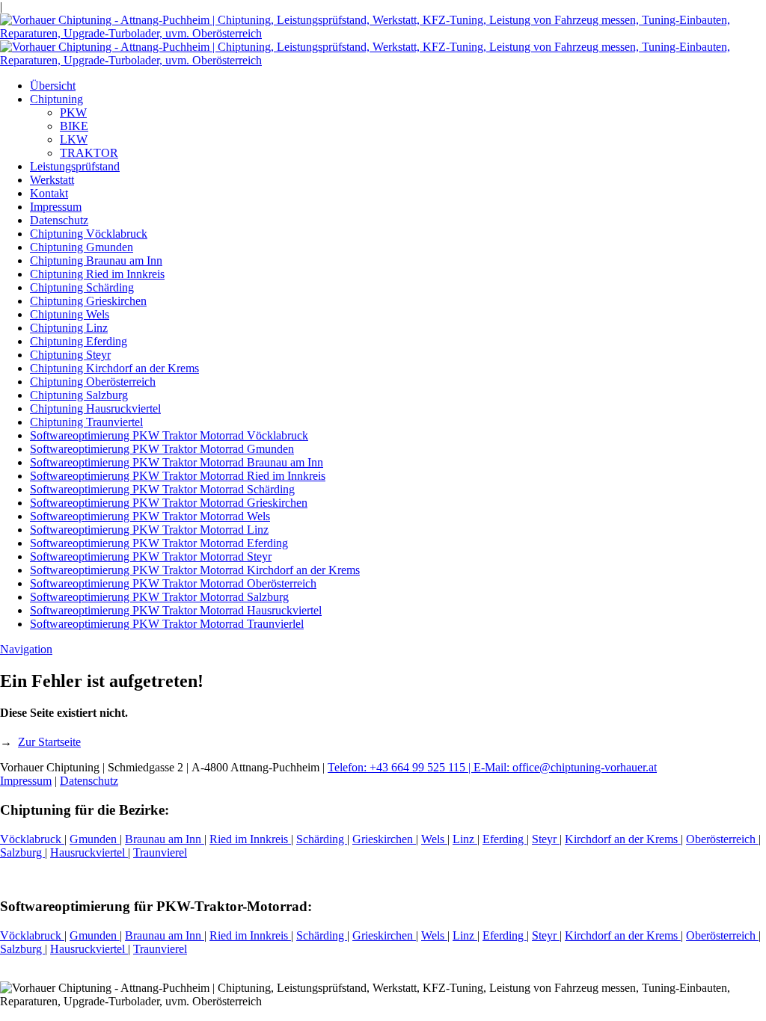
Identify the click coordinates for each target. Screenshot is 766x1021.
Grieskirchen (384, 839)
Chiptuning (56, 99)
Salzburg (22, 852)
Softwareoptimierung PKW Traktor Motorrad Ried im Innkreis (177, 475)
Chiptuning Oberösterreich (93, 381)
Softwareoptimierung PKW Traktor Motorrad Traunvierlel (167, 623)
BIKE (74, 126)
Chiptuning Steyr (70, 354)
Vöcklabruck (32, 839)
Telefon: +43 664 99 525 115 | (401, 767)
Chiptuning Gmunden (81, 247)
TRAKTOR (89, 152)
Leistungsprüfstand (75, 166)
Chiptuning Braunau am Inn (96, 260)
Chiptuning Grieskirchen (88, 300)
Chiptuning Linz (69, 327)
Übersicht (53, 85)
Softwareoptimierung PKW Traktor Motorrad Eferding (159, 543)
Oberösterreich (722, 839)
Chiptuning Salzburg (79, 395)
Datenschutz (59, 220)
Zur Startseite (49, 741)
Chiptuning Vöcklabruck (88, 233)
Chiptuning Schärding (82, 287)
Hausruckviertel (89, 852)
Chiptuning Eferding (78, 341)
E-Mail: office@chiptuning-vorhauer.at (565, 767)
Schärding (321, 839)
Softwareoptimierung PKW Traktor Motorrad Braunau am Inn (176, 462)
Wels (434, 839)
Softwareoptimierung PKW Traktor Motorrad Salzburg (159, 596)
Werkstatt (52, 179)
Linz (465, 839)
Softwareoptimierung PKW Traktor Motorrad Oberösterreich (173, 583)
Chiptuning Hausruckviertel (95, 408)
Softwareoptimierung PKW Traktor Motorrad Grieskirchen (168, 502)
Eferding (504, 839)
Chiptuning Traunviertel (86, 422)
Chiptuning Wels (69, 314)
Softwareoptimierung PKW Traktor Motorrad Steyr (151, 556)
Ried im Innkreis (250, 839)
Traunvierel (160, 852)
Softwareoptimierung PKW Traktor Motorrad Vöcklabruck (169, 435)
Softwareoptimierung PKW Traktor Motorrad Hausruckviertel (176, 610)
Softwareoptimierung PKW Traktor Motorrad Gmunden (162, 448)
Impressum (56, 206)
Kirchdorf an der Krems (623, 839)
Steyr (546, 839)
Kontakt (49, 193)
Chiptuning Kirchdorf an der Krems (114, 368)
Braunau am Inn (164, 839)
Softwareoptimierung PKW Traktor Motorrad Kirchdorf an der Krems (195, 570)
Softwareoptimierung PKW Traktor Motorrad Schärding (162, 489)
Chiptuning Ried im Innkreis (97, 274)
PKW (73, 112)
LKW (74, 139)
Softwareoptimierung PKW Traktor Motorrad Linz (149, 529)
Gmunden (95, 839)
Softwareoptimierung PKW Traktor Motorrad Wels (150, 516)
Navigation (26, 649)
